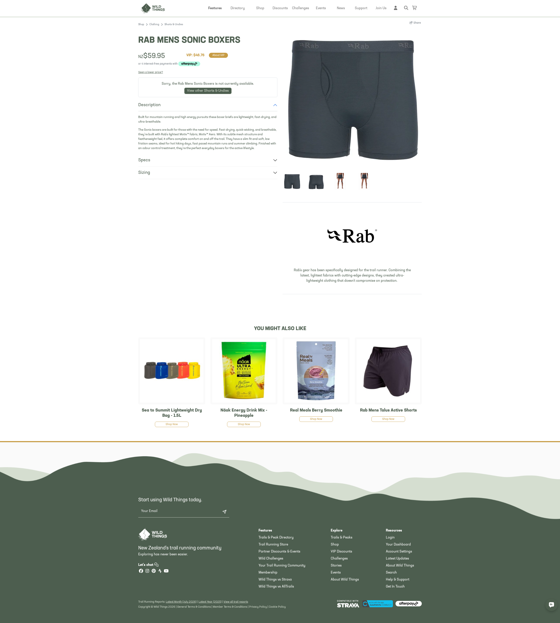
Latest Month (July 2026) (181, 601)
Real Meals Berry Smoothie (316, 410)
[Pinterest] (153, 571)
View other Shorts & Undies (208, 91)
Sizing (144, 173)
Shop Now (172, 424)
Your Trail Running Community (282, 565)
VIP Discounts (341, 551)
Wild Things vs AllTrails (276, 586)
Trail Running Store (273, 544)
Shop (141, 24)
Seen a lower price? (150, 72)
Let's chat (146, 565)
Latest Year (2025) (210, 601)
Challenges (339, 558)
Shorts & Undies (173, 24)
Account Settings (399, 551)
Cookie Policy (277, 606)
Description (149, 105)
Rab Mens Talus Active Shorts (388, 410)
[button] (215, 8)
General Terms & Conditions (194, 606)
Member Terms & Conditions (230, 606)
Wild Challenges (271, 558)
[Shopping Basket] (414, 8)
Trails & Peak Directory (276, 537)
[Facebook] (141, 571)
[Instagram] (147, 571)
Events (336, 572)
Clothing (154, 24)
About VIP (218, 55)
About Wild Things (345, 579)
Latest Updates (397, 558)
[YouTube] (166, 571)
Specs (144, 160)
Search (391, 572)
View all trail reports (236, 601)
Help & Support (397, 579)
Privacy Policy (258, 606)
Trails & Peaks (341, 537)
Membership (268, 572)
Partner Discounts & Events (279, 551)
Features (265, 530)
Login (390, 537)
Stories (336, 565)
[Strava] (160, 571)
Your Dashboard (398, 544)
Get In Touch (395, 586)
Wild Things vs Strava (275, 579)
